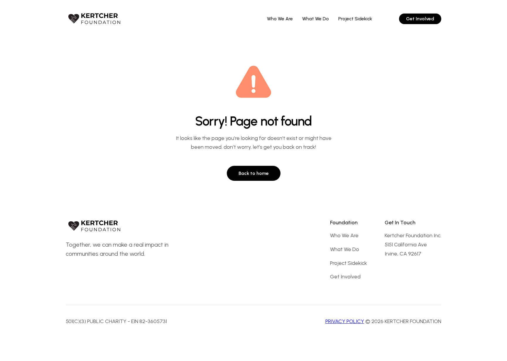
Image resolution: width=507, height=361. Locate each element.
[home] (95, 19)
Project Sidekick (348, 263)
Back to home (254, 173)
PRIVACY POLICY (344, 321)
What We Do (344, 249)
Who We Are (344, 235)
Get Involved (345, 276)
